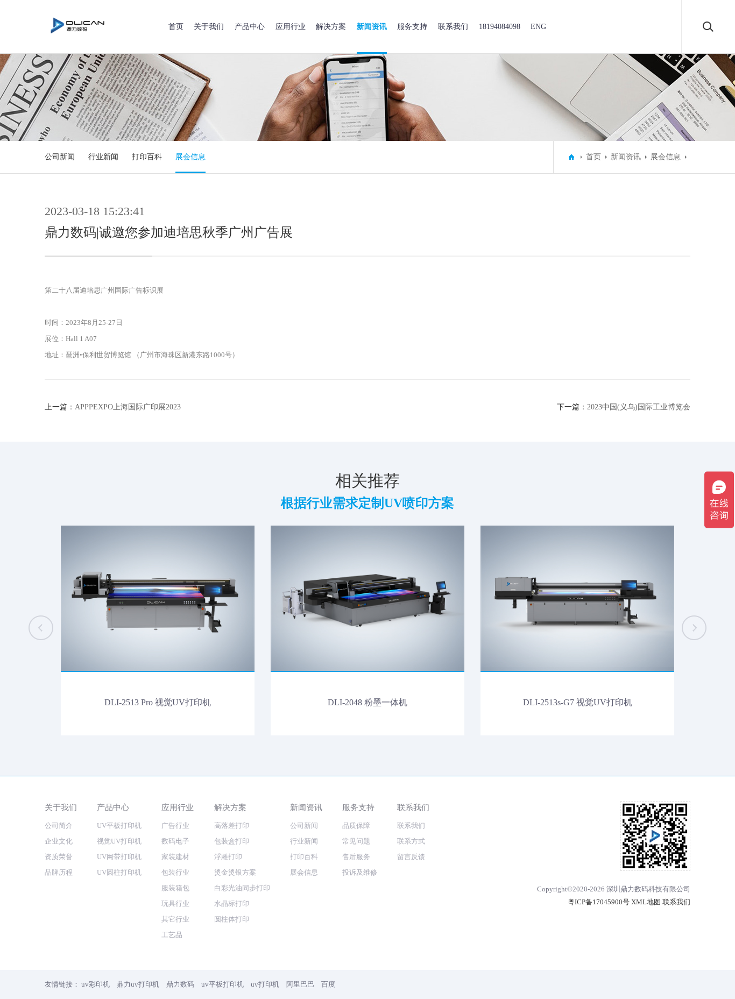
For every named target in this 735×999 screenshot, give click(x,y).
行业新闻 (103, 157)
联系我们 (453, 27)
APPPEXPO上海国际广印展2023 (128, 407)
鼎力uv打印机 (138, 984)
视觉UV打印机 (119, 841)
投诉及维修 (359, 872)
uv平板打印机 (222, 984)
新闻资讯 (372, 27)
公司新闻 (60, 157)
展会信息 (190, 157)
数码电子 (175, 841)
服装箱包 (175, 888)
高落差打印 (231, 825)
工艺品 (171, 935)
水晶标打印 (231, 903)
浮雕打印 (228, 857)
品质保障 (356, 825)
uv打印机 (265, 984)
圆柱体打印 (231, 919)
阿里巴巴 (300, 984)
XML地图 (646, 902)
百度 (328, 984)
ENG (538, 27)
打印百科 (147, 157)
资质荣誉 (59, 857)
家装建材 (175, 857)
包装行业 (175, 872)
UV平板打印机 (119, 825)
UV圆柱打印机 (119, 872)
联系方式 (411, 841)
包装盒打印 (231, 841)
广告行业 (175, 825)
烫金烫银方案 (235, 872)
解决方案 (331, 27)
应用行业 (290, 27)
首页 (175, 27)
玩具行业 (175, 903)
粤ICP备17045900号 (599, 902)
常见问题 (356, 841)
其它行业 (175, 919)
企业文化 (59, 841)
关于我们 (209, 27)
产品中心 (250, 27)
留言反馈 (411, 857)
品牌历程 (59, 872)
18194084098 (499, 27)
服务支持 (412, 27)
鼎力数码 (180, 984)
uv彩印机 (95, 984)
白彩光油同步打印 (242, 888)
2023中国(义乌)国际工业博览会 (638, 407)
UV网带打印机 (119, 857)
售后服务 (356, 857)
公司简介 (59, 825)
